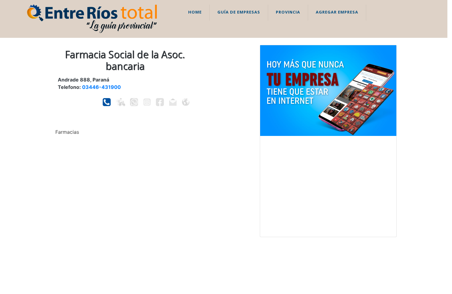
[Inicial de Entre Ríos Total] (92, 18)
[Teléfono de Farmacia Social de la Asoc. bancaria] (106, 102)
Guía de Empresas (238, 12)
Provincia (288, 12)
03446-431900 (101, 87)
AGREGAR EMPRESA (337, 12)
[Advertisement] (328, 186)
